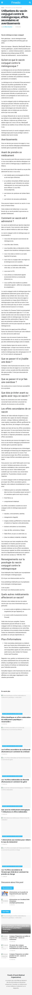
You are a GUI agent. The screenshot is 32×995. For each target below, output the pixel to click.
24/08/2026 (12, 959)
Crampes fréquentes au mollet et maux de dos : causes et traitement (19, 937)
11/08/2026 (4, 876)
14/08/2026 (4, 844)
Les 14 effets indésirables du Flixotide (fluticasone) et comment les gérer (15, 781)
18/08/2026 (4, 814)
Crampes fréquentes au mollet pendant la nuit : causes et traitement (18, 955)
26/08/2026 (4, 724)
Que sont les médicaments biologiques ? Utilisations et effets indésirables (15, 811)
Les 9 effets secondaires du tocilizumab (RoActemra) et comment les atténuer (15, 751)
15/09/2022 (18, 26)
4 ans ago (12, 895)
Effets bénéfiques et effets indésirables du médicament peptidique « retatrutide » (16, 719)
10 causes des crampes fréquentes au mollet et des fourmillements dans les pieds (18, 946)
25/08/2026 (12, 941)
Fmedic (16, 2)
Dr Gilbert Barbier (7, 26)
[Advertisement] (16, 31)
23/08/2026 (4, 754)
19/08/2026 (4, 784)
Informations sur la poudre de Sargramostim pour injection (18, 893)
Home (2, 7)
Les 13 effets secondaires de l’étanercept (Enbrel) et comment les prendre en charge (14, 872)
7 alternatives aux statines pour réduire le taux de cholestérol (16, 841)
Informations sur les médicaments (13, 7)
